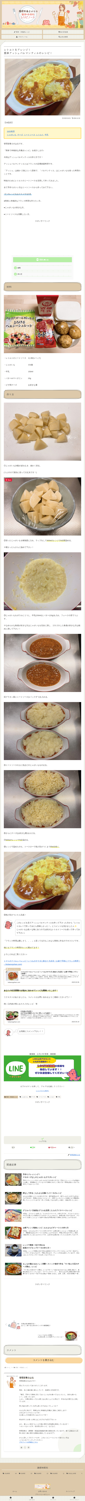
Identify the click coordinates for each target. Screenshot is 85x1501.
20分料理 (11, 131)
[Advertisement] (42, 237)
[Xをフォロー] (25, 1447)
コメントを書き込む (43, 1360)
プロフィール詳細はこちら (28, 1442)
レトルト (40, 135)
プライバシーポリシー (42, 1494)
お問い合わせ (42, 1491)
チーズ (20, 135)
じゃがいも (11, 135)
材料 (19, 268)
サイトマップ (70, 1491)
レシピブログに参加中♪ (42, 1091)
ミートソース (29, 135)
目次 (41, 260)
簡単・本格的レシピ (11, 1097)
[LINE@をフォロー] (28, 1447)
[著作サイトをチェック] (21, 1447)
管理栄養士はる (26, 1377)
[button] (72, 1147)
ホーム (15, 1491)
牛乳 (46, 135)
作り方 (20, 274)
